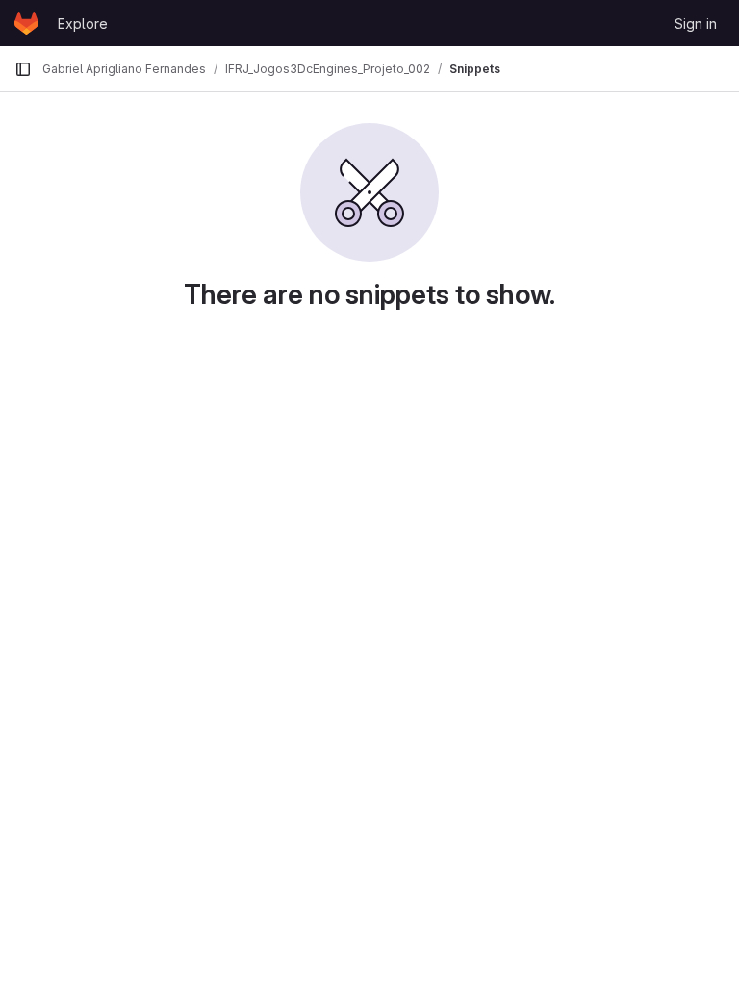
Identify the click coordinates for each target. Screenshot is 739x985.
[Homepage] (26, 23)
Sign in (696, 23)
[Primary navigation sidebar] (23, 69)
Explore (83, 23)
